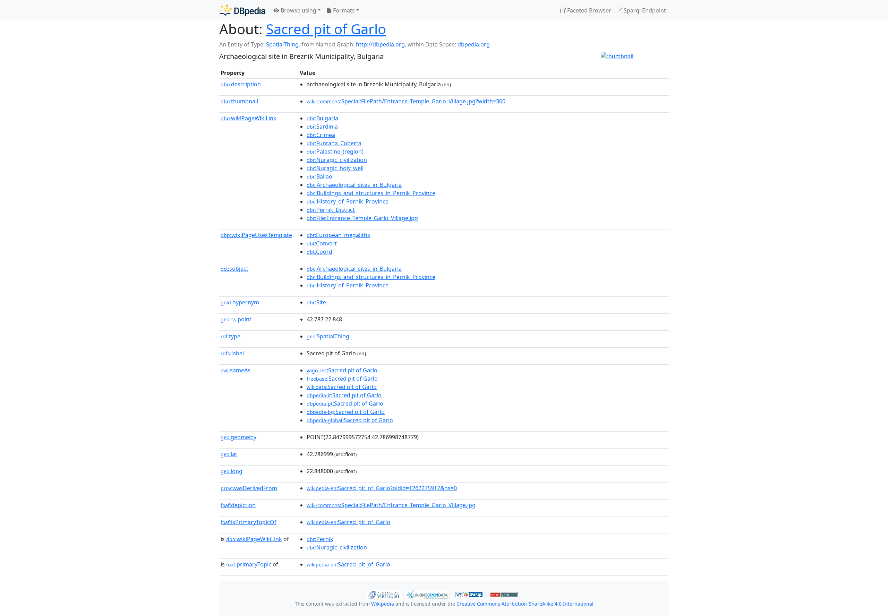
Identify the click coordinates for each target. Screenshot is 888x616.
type (230, 336)
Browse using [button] (297, 10)
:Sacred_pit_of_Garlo (348, 522)
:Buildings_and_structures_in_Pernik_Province (371, 193)
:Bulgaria (322, 118)
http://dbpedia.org (380, 44)
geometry (238, 437)
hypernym (240, 302)
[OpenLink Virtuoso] (383, 594)
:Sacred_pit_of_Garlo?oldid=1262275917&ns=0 (382, 488)
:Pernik (320, 539)
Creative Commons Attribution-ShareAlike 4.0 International (525, 603)
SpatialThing (282, 44)
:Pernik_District (331, 210)
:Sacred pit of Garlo (342, 370)
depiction (238, 505)
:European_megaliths (338, 235)
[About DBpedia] (242, 10)
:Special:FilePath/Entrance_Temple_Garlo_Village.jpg (391, 505)
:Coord (319, 251)
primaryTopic (248, 564)
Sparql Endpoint (644, 10)
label (232, 353)
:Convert (322, 243)
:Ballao (319, 176)
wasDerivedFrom (249, 488)
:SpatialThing (328, 336)
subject (234, 268)
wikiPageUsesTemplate (256, 235)
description (241, 84)
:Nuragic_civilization (337, 160)
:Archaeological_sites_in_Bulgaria (354, 185)
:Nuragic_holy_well (335, 168)
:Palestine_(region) (335, 151)
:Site (316, 302)
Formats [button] (343, 10)
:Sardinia (322, 126)
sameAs (235, 370)
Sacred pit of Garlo (326, 28)
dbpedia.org (474, 44)
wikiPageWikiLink (248, 118)
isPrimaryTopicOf (248, 522)
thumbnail (239, 101)
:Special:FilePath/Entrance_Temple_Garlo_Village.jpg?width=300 (406, 101)
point (236, 319)
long (231, 471)
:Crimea (321, 135)
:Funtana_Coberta (334, 143)
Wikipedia (382, 603)
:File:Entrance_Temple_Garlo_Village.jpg (362, 218)
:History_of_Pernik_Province (347, 201)
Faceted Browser (588, 10)
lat (229, 454)
